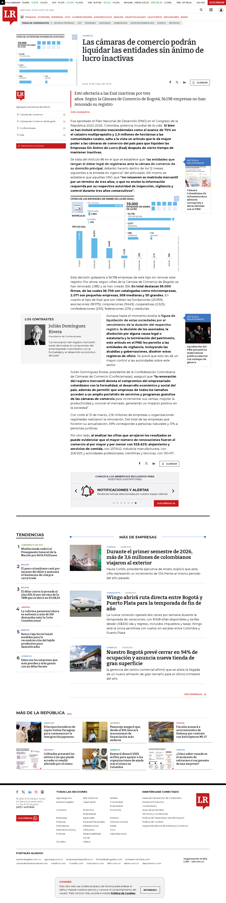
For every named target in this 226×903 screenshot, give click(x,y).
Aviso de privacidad (152, 810)
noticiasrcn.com (95, 863)
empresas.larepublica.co (79, 859)
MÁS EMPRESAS (193, 694)
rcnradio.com (76, 863)
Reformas (174, 23)
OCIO (67, 17)
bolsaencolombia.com (138, 859)
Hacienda (115, 723)
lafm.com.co (114, 863)
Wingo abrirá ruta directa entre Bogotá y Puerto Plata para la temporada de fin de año (155, 603)
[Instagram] (37, 792)
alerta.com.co (131, 863)
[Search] (201, 10)
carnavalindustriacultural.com (32, 863)
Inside (113, 825)
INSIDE (184, 17)
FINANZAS (30, 17)
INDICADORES (171, 17)
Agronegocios (64, 798)
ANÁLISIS (118, 17)
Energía (162, 23)
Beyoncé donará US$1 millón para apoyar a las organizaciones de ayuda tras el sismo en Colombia (127, 760)
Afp (80, 23)
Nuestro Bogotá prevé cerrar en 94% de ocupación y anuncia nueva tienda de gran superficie (152, 657)
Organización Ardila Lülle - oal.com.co (195, 860)
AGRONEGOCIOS (103, 17)
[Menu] (22, 17)
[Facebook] (170, 82)
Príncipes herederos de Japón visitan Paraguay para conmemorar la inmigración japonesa (59, 731)
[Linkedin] (184, 82)
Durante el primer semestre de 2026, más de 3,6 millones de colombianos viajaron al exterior (150, 557)
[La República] (9, 16)
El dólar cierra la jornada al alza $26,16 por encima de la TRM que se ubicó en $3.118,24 (40, 594)
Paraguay (49, 723)
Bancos (25, 630)
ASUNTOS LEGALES (135, 17)
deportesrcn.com (151, 863)
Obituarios (88, 829)
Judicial (180, 723)
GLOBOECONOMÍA (82, 17)
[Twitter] (177, 82)
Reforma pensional (64, 23)
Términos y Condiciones (155, 814)
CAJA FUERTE (154, 17)
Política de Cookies (123, 893)
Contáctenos (149, 806)
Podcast (60, 833)
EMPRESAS (57, 17)
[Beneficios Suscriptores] (210, 10)
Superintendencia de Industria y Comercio (165, 825)
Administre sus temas (32, 145)
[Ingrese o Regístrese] (221, 9)
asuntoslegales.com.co (28, 859)
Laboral (25, 607)
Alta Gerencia (90, 798)
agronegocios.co (53, 859)
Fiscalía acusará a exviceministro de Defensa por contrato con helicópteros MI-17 (191, 731)
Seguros (48, 750)
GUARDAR (202, 82)
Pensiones (90, 23)
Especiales (88, 817)
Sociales (60, 841)
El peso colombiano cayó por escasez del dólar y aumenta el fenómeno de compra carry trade (40, 573)
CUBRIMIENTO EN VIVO (32, 545)
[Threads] (44, 792)
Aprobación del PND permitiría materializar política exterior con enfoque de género (197, 354)
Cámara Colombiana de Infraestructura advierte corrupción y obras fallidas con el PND (197, 200)
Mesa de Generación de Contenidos (161, 798)
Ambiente (115, 750)
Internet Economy (66, 829)
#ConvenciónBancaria (142, 23)
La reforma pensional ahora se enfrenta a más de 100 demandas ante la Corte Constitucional (40, 616)
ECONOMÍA (44, 17)
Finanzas (61, 821)
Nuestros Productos (153, 802)
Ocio (112, 829)
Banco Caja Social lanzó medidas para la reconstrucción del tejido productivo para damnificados (38, 640)
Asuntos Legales (65, 802)
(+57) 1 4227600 (25, 807)
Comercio (26, 656)
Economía (115, 810)
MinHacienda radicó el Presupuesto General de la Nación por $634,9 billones (39, 552)
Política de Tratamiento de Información (163, 817)
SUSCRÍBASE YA (166, 503)
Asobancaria (120, 23)
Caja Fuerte (89, 802)
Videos (86, 841)
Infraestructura (90, 825)
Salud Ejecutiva (118, 833)
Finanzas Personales (94, 821)
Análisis (114, 798)
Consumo (61, 810)
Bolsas (25, 565)
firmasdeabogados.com (109, 859)
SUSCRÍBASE (216, 2)
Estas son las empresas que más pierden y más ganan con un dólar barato (39, 663)
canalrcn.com (58, 863)
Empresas (61, 817)
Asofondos (105, 23)
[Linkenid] (31, 792)
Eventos (114, 817)
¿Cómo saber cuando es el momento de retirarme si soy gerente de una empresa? (192, 758)
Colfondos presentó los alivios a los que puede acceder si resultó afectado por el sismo (59, 758)
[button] (74, 491)
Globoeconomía (119, 821)
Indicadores (62, 825)
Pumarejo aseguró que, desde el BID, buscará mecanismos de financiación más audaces (125, 733)
